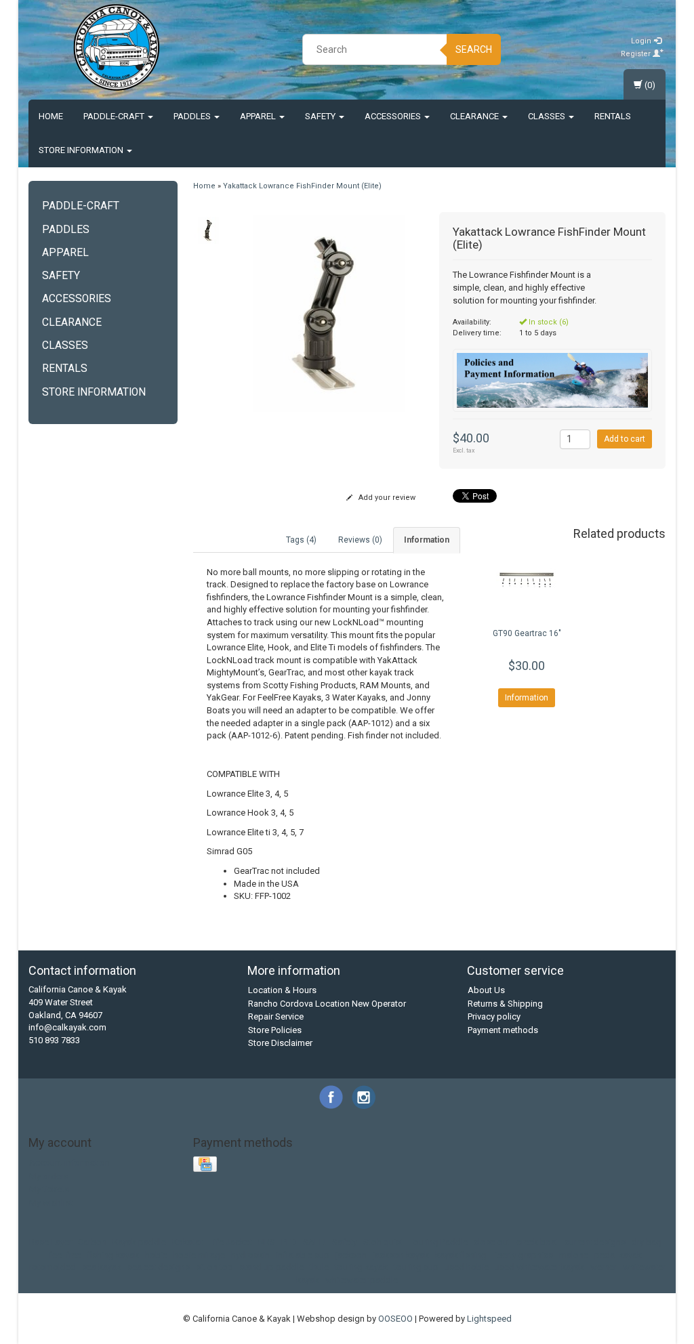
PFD (289, 1242)
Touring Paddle (438, 1242)
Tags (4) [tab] (301, 540)
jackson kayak (401, 1255)
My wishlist (51, 1203)
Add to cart (624, 439)
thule (319, 1267)
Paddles (193, 116)
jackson (351, 1255)
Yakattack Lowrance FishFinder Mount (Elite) (302, 186)
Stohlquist (383, 1242)
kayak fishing (461, 1255)
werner (603, 1267)
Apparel (259, 116)
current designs (595, 1242)
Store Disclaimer (280, 1043)
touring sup (416, 1267)
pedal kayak (618, 1255)
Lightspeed (489, 1319)
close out (492, 1242)
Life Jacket (230, 1242)
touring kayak (361, 1267)
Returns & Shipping (505, 1004)
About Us (486, 990)
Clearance (475, 116)
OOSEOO (395, 1319)
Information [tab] (426, 540)
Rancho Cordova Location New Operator (327, 1004)
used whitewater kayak (539, 1267)
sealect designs (158, 1267)
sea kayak (101, 1267)
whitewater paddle (361, 1280)
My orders (48, 1176)
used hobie (467, 1267)
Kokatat (187, 1242)
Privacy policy (494, 1016)
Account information (69, 1163)
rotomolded (52, 1267)
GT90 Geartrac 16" (527, 633)
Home (51, 116)
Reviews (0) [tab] (360, 540)
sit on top (214, 1267)
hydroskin (250, 1255)
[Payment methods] (206, 1165)
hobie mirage (199, 1255)
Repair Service (276, 1016)
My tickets (49, 1189)
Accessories (394, 116)
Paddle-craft (114, 116)
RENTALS (612, 116)
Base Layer (50, 1242)
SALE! (314, 1242)
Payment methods (503, 1030)
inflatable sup (302, 1255)
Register (637, 53)
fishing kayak (113, 1255)
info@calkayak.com (67, 1027)
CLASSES (547, 116)
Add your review (385, 497)
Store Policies (275, 1030)
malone (573, 1255)
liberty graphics (523, 1255)
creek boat (537, 1242)
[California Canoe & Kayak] (116, 47)
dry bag (646, 1242)
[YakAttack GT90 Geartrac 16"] (527, 580)
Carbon (92, 1242)
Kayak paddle (139, 1242)
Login (642, 41)
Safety (321, 116)
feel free (65, 1255)
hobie (156, 1255)
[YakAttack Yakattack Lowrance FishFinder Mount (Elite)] (208, 230)
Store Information (82, 150)
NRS (266, 1242)
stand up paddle (271, 1267)
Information (526, 697)
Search (473, 49)
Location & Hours (282, 990)
